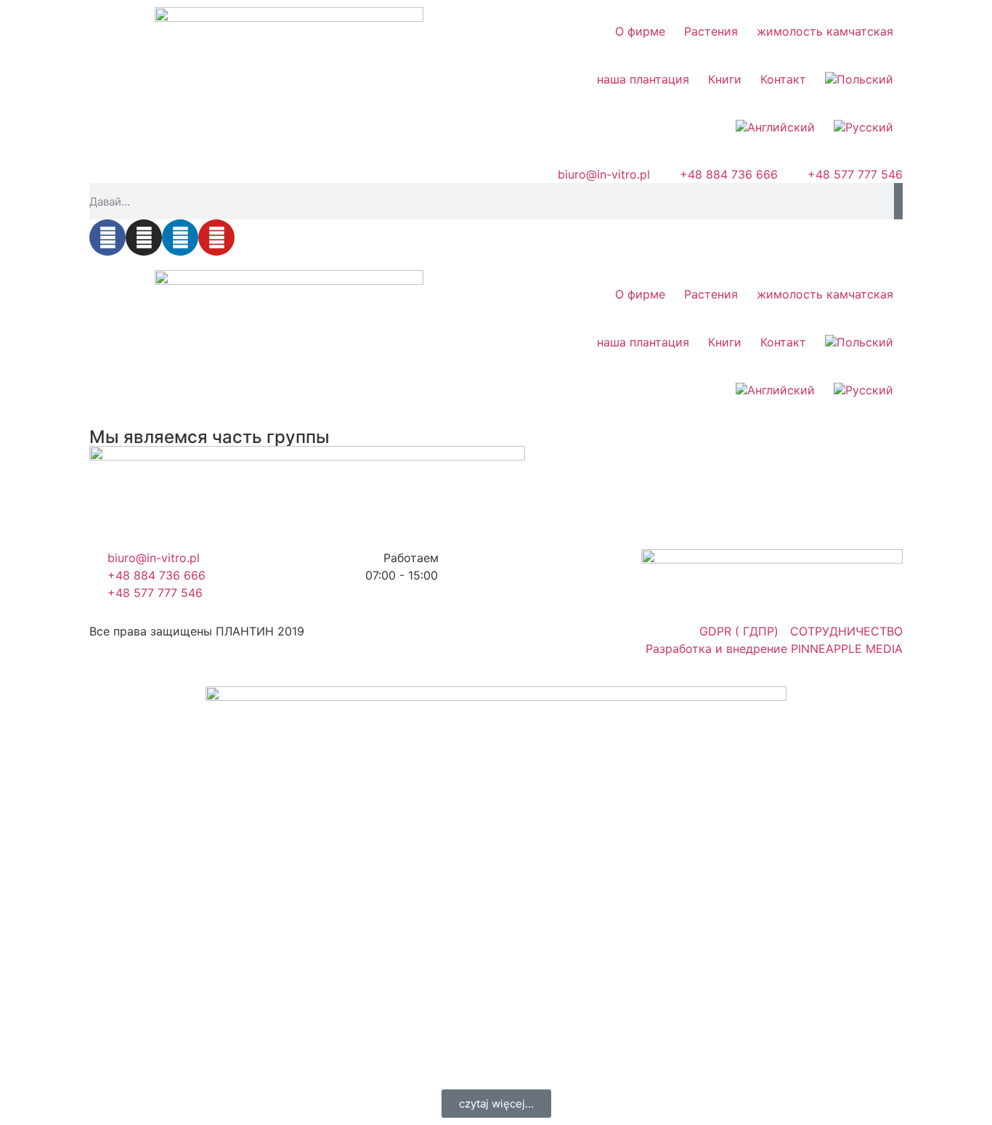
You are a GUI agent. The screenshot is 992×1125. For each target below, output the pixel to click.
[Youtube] (216, 237)
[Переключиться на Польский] (859, 79)
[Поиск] (898, 201)
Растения (711, 31)
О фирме (640, 31)
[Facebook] (107, 237)
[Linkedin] (180, 237)
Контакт (783, 79)
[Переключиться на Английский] (775, 127)
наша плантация (643, 79)
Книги (724, 79)
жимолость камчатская (825, 31)
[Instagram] (144, 237)
